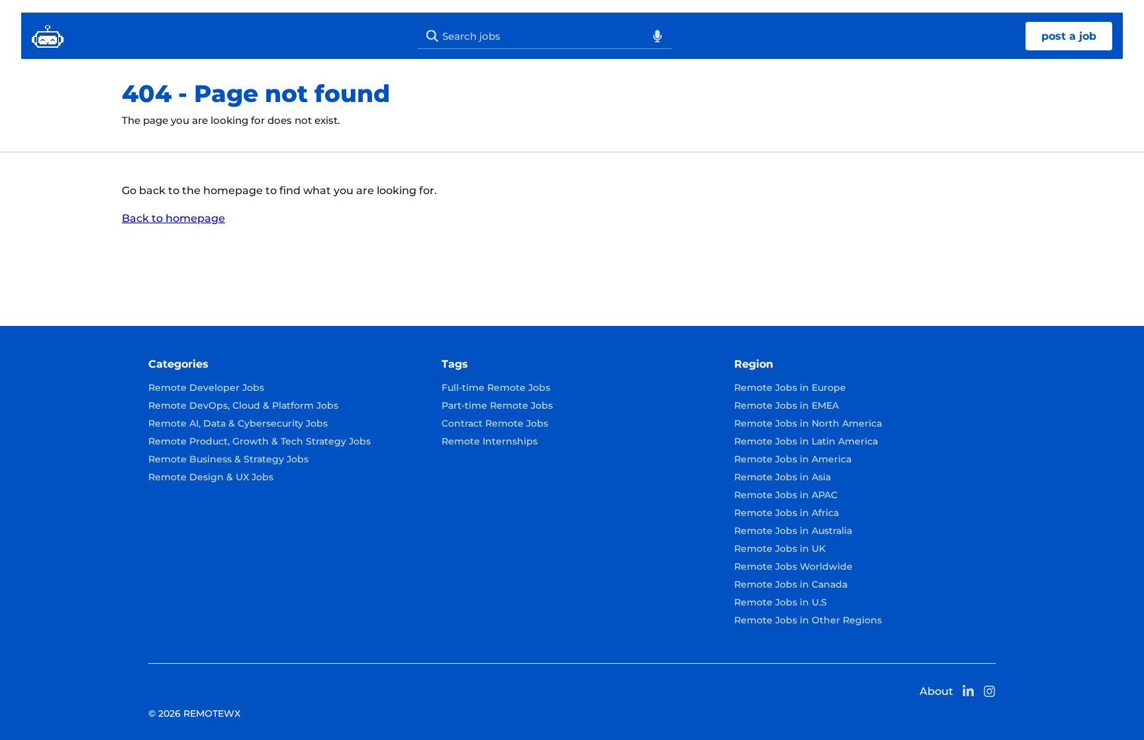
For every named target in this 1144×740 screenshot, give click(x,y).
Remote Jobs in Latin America (806, 441)
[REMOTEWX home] (48, 36)
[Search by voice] (657, 35)
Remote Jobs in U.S (780, 602)
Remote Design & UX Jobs (210, 477)
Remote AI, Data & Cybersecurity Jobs (238, 423)
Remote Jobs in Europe (790, 388)
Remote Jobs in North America (808, 423)
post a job (1068, 36)
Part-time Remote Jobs (497, 405)
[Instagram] (990, 691)
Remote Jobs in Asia (782, 477)
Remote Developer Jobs (206, 388)
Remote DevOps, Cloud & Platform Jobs (243, 405)
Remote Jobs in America (792, 459)
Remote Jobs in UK (780, 549)
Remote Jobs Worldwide (793, 566)
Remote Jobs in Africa (786, 513)
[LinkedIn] (968, 691)
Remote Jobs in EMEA (786, 405)
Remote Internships (490, 441)
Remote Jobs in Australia (793, 531)
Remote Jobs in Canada (790, 584)
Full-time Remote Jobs (496, 388)
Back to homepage (173, 218)
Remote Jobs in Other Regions (808, 620)
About (936, 691)
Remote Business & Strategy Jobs (228, 459)
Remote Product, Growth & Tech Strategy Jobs (259, 441)
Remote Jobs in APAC (785, 495)
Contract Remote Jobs (495, 423)
